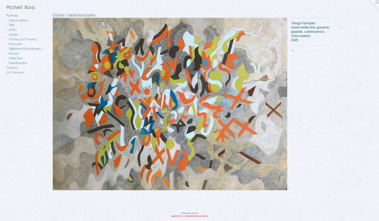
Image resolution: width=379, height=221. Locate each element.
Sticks (13, 29)
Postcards (16, 44)
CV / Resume (15, 72)
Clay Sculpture (18, 20)
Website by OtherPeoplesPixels (189, 216)
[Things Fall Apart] (170, 104)
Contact (11, 67)
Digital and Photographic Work (27, 48)
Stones (13, 34)
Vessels (14, 53)
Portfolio (12, 15)
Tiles (12, 25)
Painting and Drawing (23, 39)
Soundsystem (18, 63)
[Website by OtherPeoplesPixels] (371, 8)
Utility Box (16, 58)
